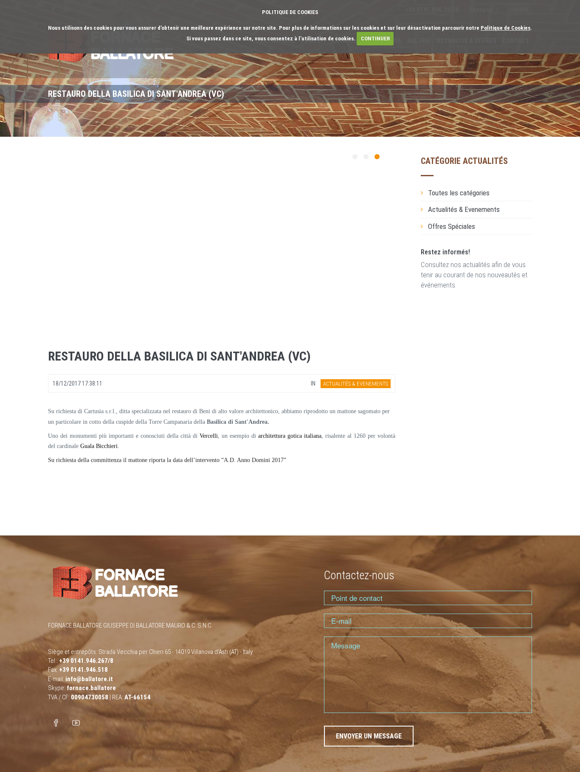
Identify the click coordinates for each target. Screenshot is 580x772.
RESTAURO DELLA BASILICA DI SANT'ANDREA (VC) (179, 356)
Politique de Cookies (505, 28)
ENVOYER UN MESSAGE (369, 736)
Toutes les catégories (459, 193)
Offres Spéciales (451, 226)
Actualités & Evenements (464, 209)
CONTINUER (375, 38)
